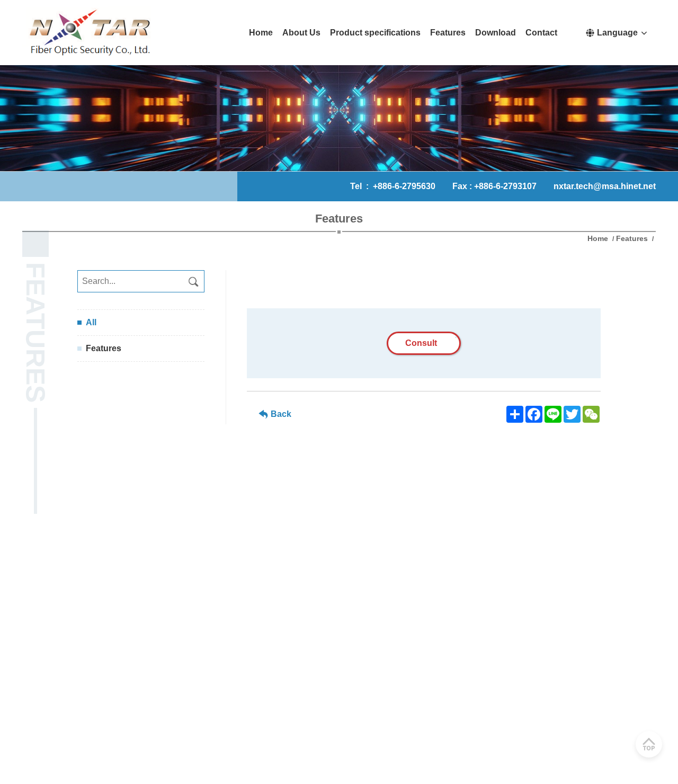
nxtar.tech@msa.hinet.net (605, 186)
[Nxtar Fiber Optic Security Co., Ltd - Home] (88, 32)
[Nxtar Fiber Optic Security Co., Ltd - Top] (649, 744)
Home (598, 238)
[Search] (193, 281)
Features (632, 238)
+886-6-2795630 (404, 186)
